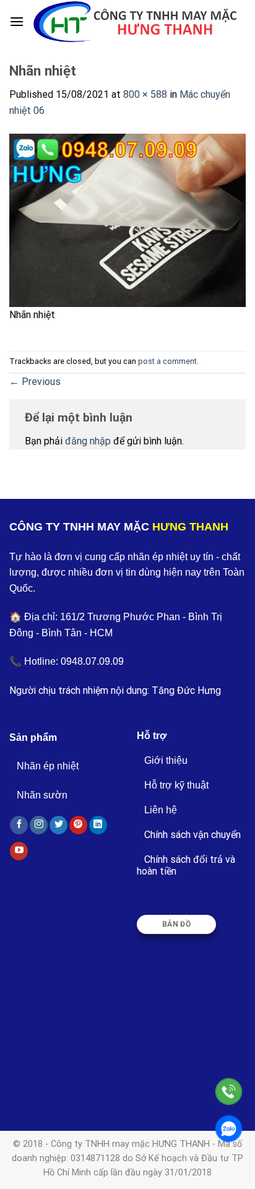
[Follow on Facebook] (19, 825)
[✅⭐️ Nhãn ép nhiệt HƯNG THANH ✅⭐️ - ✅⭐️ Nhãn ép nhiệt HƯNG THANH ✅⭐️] (134, 21)
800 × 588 (145, 94)
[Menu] (16, 21)
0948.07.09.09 (92, 661)
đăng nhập (88, 441)
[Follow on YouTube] (19, 851)
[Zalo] (229, 1129)
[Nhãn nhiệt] (127, 219)
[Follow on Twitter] (58, 825)
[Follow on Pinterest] (78, 825)
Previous (35, 381)
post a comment (167, 361)
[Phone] (229, 1091)
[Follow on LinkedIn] (98, 825)
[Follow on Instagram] (39, 825)
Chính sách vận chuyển (192, 835)
